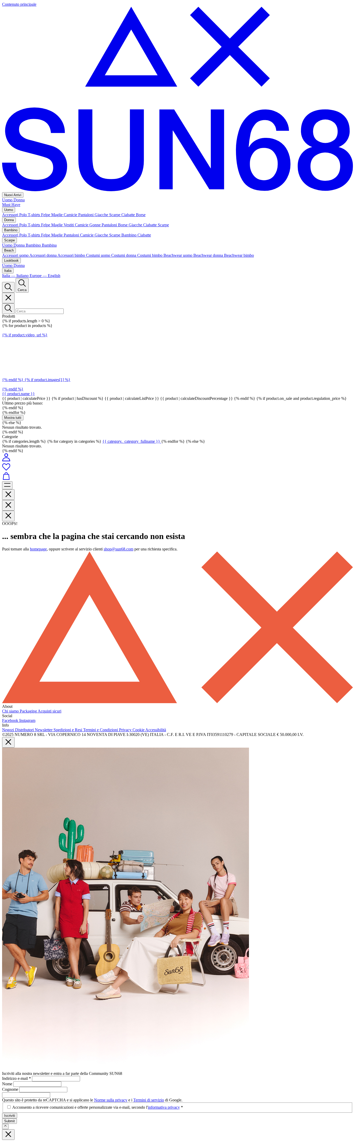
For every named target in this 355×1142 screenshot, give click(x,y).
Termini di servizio (148, 1100)
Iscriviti (9, 1116)
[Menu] (7, 485)
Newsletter (44, 730)
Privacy (126, 730)
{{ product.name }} (18, 394)
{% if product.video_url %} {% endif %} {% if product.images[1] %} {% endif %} (36, 362)
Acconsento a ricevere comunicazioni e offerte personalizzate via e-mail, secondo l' (97, 1107)
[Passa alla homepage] (177, 190)
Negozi (8, 730)
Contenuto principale (19, 4)
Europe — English (45, 275)
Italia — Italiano (16, 275)
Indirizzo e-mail (16, 1078)
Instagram (27, 720)
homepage (38, 549)
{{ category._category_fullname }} (131, 441)
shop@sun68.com (118, 549)
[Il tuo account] (6, 460)
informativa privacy (164, 1107)
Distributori (25, 730)
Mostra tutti (12, 418)
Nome (7, 1084)
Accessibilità (155, 730)
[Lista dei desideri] (177, 467)
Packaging (29, 711)
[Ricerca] (8, 287)
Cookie (139, 730)
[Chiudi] (8, 298)
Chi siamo (11, 711)
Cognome (10, 1089)
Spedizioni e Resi (68, 730)
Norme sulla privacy (110, 1100)
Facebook (10, 720)
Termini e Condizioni (101, 730)
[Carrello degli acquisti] (177, 476)
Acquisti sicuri (49, 711)
